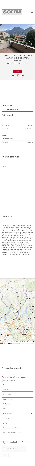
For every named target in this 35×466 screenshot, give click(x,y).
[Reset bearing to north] (33, 338)
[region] (17, 311)
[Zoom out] (33, 335)
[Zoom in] (33, 333)
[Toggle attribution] (33, 342)
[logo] (12, 11)
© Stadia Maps (13, 341)
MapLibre (7, 341)
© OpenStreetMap (28, 341)
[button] (1, 38)
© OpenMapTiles (20, 341)
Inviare (5, 455)
